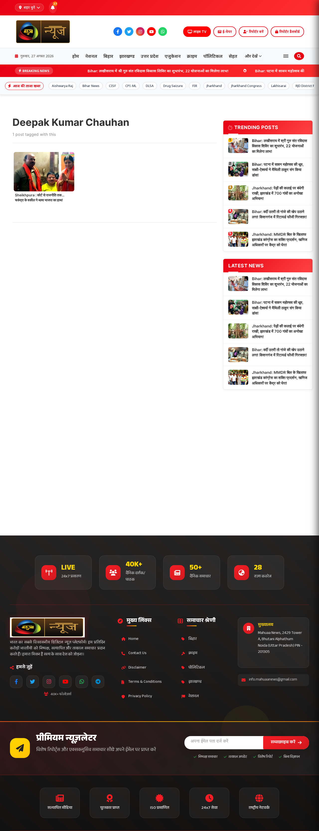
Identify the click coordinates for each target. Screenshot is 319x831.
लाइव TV (199, 31)
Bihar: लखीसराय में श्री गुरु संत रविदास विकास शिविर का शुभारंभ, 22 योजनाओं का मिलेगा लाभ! (127, 70)
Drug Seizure (173, 85)
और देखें (251, 56)
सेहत (233, 56)
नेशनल (91, 56)
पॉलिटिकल (213, 56)
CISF (112, 85)
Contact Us (137, 653)
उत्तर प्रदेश (150, 56)
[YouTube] (151, 31)
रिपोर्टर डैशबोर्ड (289, 31)
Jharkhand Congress (246, 85)
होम (75, 56)
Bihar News (90, 85)
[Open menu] (285, 56)
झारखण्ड (127, 56)
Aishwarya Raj (62, 85)
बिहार (108, 56)
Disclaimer (137, 668)
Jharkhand (214, 85)
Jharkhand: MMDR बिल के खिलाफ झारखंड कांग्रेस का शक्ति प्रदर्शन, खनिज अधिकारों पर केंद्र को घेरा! (279, 239)
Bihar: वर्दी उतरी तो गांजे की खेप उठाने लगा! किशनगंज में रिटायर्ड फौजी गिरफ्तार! (279, 214)
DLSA (150, 85)
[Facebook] (117, 31)
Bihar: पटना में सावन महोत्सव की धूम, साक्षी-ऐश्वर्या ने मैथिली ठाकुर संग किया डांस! (278, 169)
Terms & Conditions (145, 682)
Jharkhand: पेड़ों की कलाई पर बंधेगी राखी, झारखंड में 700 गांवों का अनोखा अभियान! (278, 193)
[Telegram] (173, 31)
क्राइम (192, 56)
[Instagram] (140, 31)
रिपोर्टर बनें (256, 31)
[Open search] (299, 56)
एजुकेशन (173, 56)
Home (133, 639)
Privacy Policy (140, 696)
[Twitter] (129, 31)
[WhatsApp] (162, 31)
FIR (194, 85)
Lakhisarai (278, 85)
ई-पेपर (227, 31)
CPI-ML (130, 85)
